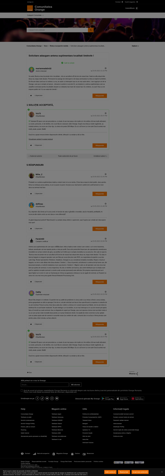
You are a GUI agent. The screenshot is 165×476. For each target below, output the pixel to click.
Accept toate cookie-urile (140, 472)
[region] (82, 472)
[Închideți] (162, 472)
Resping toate (124, 472)
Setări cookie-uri (110, 472)
